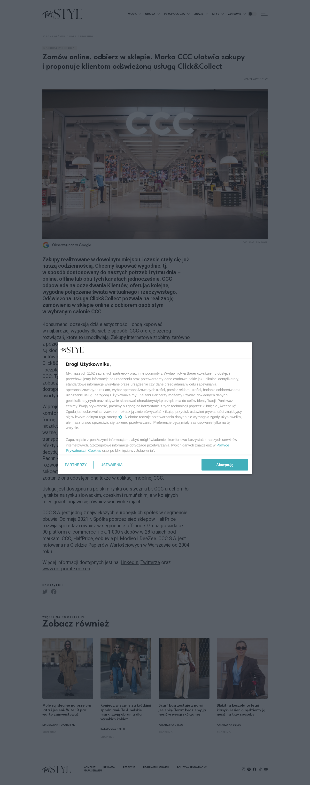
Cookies (94, 450)
